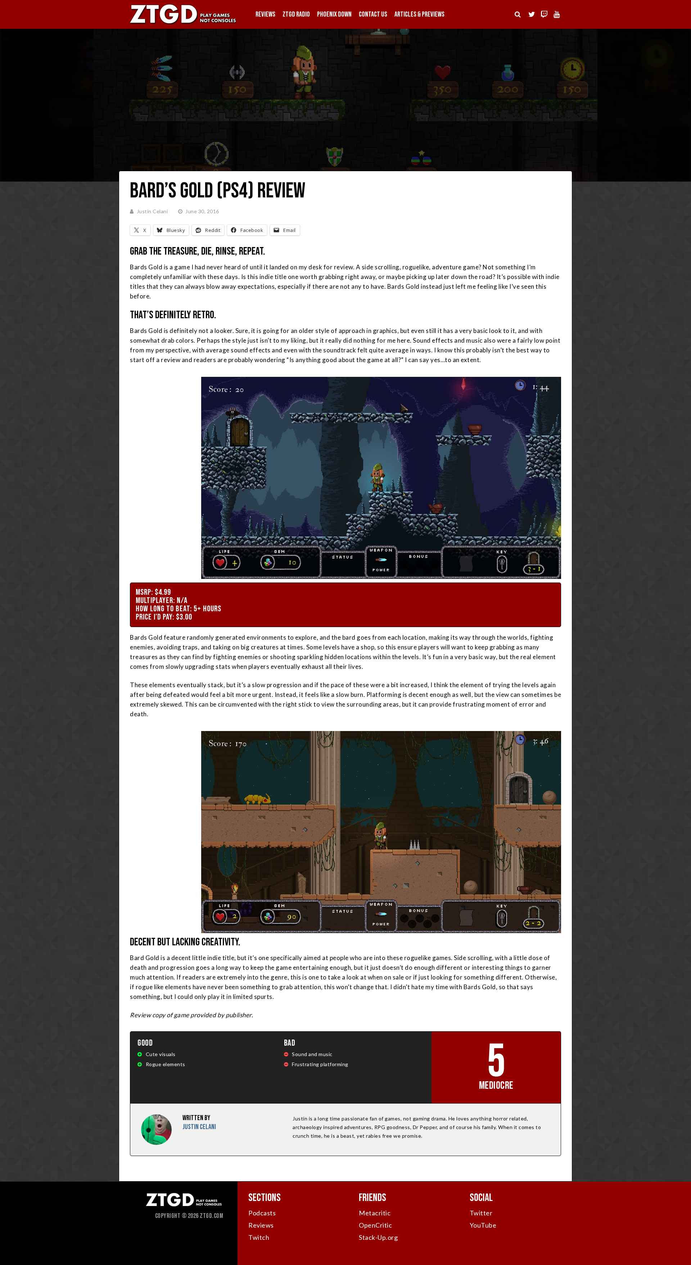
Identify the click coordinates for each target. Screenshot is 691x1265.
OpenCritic (375, 1225)
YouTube (483, 1225)
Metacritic (374, 1213)
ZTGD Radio (296, 14)
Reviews (265, 14)
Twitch (258, 1237)
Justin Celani (152, 211)
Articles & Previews (419, 14)
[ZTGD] (184, 23)
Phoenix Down (334, 14)
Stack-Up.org (378, 1237)
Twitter (481, 1213)
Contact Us (373, 14)
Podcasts (262, 1213)
